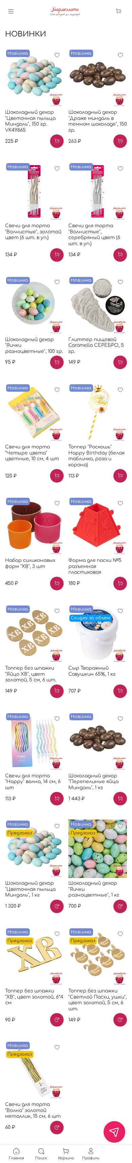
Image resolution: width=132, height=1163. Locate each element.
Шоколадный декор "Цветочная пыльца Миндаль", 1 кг (30, 889)
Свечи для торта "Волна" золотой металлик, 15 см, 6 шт (33, 1110)
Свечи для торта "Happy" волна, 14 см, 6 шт (33, 781)
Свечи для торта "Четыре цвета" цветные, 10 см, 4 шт (32, 452)
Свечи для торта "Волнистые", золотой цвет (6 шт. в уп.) (33, 231)
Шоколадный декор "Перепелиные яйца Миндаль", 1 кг (93, 781)
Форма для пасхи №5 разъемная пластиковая (95, 566)
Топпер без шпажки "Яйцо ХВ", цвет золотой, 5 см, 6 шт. (30, 674)
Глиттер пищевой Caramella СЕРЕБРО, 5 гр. (96, 345)
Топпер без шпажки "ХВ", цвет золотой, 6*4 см (34, 996)
